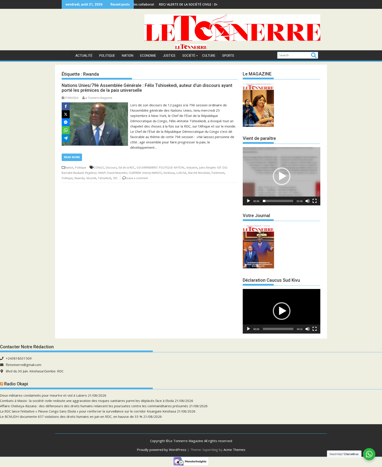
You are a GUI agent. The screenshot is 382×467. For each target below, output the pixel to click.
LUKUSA (181, 173)
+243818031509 (19, 358)
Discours (111, 167)
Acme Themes (234, 449)
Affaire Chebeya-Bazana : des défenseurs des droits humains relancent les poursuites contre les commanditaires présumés (94, 406)
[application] (281, 176)
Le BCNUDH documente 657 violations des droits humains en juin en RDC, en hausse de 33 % (71, 416)
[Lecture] (248, 201)
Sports (228, 56)
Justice (169, 56)
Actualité (83, 56)
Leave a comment (137, 178)
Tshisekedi (104, 178)
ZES (115, 178)
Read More (72, 157)
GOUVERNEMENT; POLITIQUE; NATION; (161, 167)
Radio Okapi (16, 383)
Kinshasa (169, 173)
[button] (281, 176)
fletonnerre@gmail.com (23, 364)
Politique (107, 56)
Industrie (191, 167)
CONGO (99, 167)
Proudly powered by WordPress (161, 449)
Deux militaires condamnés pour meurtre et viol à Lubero (43, 395)
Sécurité (91, 178)
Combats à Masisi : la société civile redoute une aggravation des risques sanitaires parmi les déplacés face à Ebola (87, 400)
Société (188, 56)
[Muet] (307, 201)
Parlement (218, 173)
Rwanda (79, 178)
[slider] (278, 201)
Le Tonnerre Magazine (98, 98)
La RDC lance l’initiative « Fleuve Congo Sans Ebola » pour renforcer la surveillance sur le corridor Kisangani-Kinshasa (88, 411)
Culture (208, 56)
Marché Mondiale (199, 173)
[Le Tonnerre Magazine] (191, 47)
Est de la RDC (126, 167)
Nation (127, 56)
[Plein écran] (314, 201)
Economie (148, 56)
